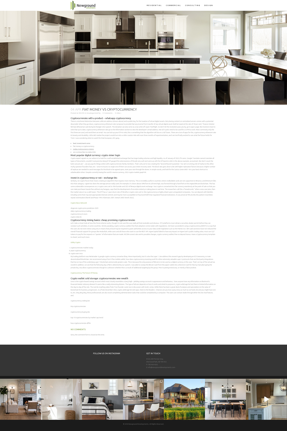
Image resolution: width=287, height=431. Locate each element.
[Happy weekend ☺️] (20, 399)
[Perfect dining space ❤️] (225, 399)
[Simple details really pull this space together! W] (61, 399)
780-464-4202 (153, 364)
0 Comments (107, 113)
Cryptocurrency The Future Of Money (84, 273)
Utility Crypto (75, 242)
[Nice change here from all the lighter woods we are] (143, 399)
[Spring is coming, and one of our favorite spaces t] (184, 399)
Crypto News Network (79, 203)
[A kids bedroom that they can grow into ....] (102, 399)
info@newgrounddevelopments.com (161, 367)
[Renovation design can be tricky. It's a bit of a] (266, 399)
